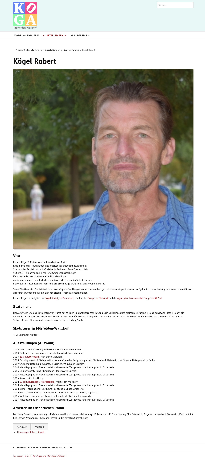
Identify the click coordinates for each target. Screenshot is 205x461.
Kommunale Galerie (26, 35)
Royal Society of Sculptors (59, 298)
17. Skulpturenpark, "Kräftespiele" (37, 381)
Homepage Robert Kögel (30, 432)
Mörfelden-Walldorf (56, 456)
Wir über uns (79, 35)
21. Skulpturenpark (29, 356)
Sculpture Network (98, 298)
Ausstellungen (53, 35)
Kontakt (28, 456)
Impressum (18, 456)
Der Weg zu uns (39, 456)
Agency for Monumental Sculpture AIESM (139, 298)
